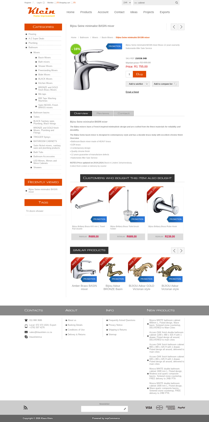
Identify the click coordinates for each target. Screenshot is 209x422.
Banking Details (75, 325)
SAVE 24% (133, 261)
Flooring (32, 34)
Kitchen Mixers (45, 83)
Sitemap (112, 334)
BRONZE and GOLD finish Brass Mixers (48, 88)
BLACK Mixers (45, 79)
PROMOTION (89, 279)
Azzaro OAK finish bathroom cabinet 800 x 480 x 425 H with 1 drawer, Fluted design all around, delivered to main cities (166, 348)
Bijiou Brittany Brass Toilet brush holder (124, 227)
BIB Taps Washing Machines (47, 99)
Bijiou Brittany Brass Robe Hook (162, 226)
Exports (165, 12)
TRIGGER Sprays (41, 137)
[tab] (81, 113)
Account (103, 12)
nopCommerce (112, 418)
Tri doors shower (34, 211)
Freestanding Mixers (48, 70)
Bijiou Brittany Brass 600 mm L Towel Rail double (88, 227)
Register (27, 3)
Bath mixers (44, 62)
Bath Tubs (38, 152)
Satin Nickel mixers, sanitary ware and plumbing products (47, 146)
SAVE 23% (104, 261)
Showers (37, 167)
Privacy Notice (115, 325)
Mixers (36, 52)
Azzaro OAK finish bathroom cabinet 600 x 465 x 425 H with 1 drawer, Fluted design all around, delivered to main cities (166, 360)
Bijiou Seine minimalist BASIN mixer (43, 190)
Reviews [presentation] (103, 113)
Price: (129, 66)
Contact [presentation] (124, 113)
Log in (39, 3)
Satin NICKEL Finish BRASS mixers (48, 106)
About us (72, 320)
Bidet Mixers (44, 74)
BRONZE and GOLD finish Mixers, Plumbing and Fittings (46, 130)
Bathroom (33, 47)
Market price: (132, 62)
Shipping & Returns (118, 329)
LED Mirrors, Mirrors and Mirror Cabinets (45, 161)
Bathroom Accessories (44, 156)
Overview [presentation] (81, 113)
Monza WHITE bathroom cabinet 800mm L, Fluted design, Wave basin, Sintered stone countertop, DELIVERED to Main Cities (165, 324)
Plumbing (33, 43)
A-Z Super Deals (36, 38)
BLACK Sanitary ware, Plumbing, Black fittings (44, 122)
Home (70, 12)
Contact (119, 12)
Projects (148, 12)
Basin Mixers (44, 57)
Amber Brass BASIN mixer (84, 287)
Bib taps (42, 94)
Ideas (133, 12)
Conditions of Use (76, 329)
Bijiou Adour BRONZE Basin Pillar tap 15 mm (113, 289)
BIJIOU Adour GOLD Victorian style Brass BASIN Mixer (141, 289)
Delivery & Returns (77, 334)
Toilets (36, 117)
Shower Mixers (45, 66)
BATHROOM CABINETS (45, 141)
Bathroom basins (41, 112)
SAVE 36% (76, 261)
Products (86, 12)
